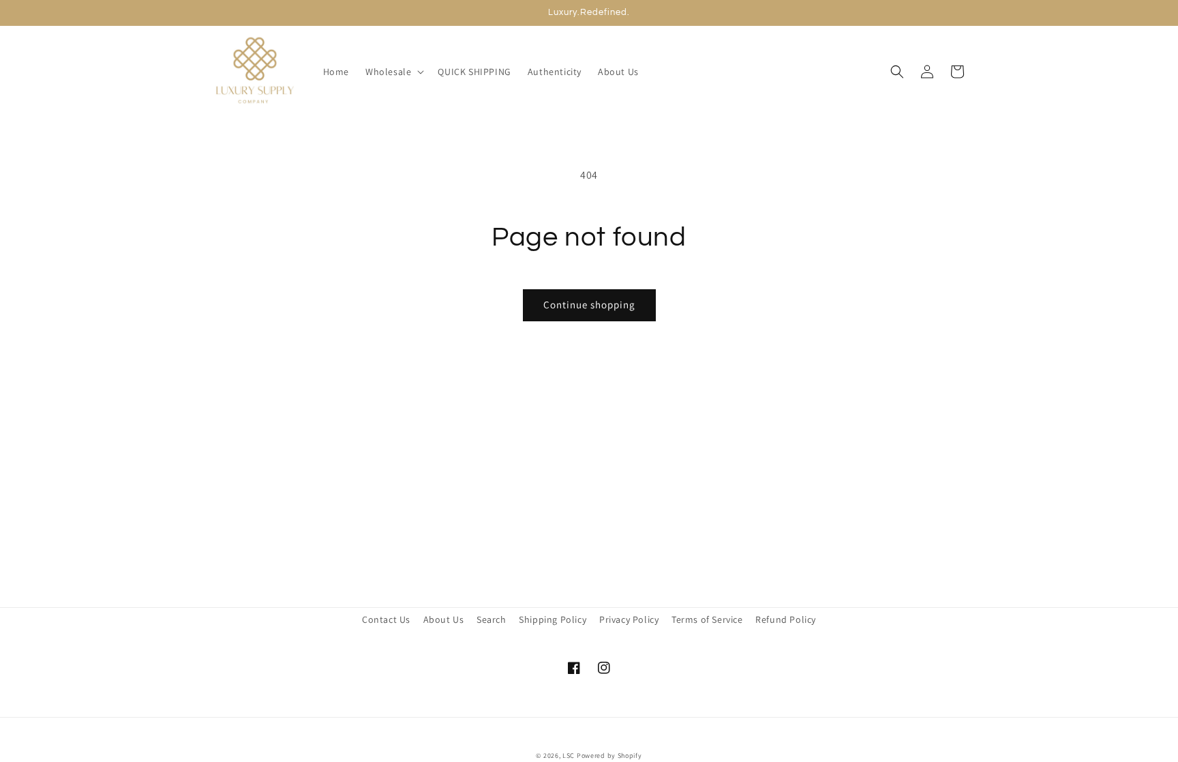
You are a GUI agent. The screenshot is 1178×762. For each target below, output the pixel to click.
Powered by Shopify (609, 755)
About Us (443, 619)
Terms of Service (707, 619)
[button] (393, 71)
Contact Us (386, 619)
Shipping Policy (552, 619)
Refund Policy (785, 619)
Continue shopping (589, 304)
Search (492, 619)
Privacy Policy (629, 619)
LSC (568, 755)
